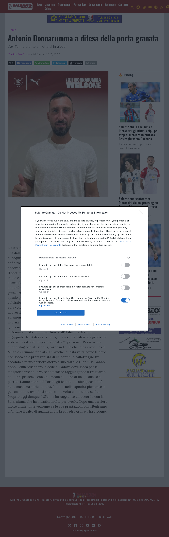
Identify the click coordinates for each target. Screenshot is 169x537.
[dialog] (84, 268)
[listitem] (84, 257)
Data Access (84, 324)
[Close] (141, 213)
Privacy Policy (103, 324)
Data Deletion (66, 324)
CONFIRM (61, 312)
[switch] (125, 265)
